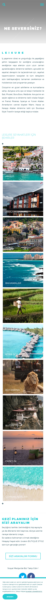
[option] (23, 324)
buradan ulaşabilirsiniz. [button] (34, 591)
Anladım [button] (10, 597)
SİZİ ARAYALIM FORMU (23, 556)
